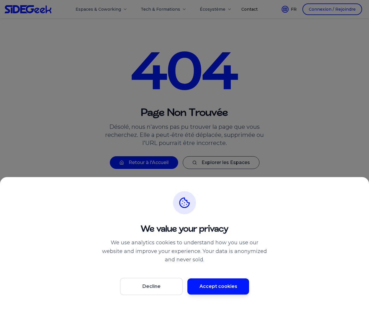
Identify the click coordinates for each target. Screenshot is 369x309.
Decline (151, 286)
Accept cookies (218, 286)
